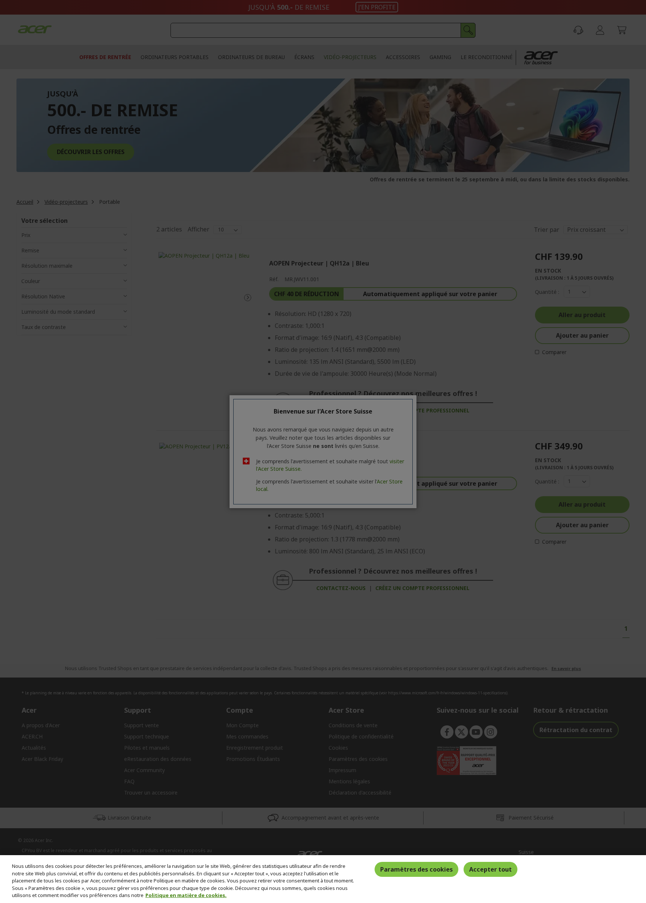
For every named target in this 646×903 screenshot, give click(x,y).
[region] (323, 879)
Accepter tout (490, 869)
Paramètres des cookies (416, 869)
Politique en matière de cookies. (186, 895)
